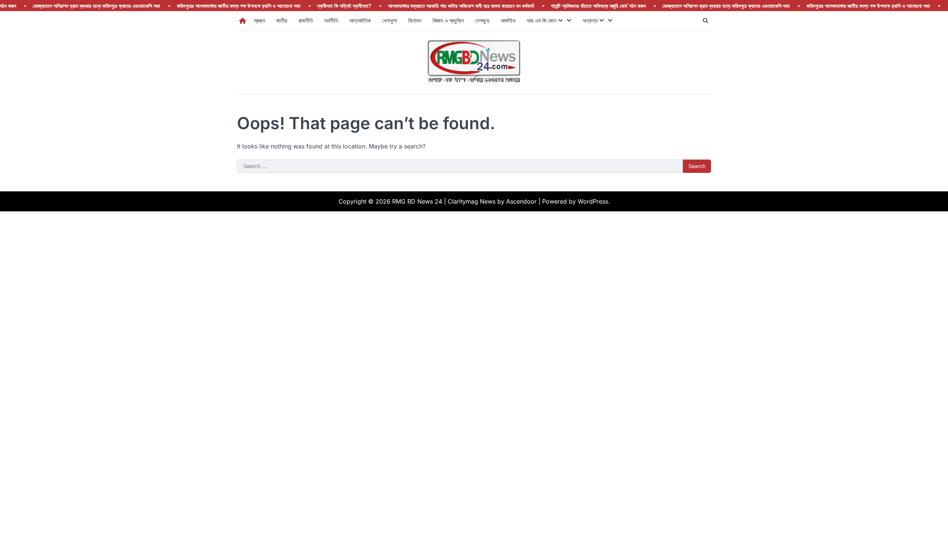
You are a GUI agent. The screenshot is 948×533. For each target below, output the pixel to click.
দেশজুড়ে (482, 20)
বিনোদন (414, 20)
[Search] (705, 20)
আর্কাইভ (508, 20)
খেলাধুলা (389, 20)
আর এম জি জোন (542, 20)
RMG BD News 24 (417, 201)
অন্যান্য (591, 20)
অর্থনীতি (331, 20)
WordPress (593, 201)
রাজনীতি (305, 20)
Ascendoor (521, 201)
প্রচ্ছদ (259, 20)
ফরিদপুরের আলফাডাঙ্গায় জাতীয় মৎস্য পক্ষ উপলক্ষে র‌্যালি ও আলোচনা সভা (225, 6)
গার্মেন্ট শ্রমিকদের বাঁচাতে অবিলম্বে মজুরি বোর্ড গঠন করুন (584, 6)
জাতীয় (281, 20)
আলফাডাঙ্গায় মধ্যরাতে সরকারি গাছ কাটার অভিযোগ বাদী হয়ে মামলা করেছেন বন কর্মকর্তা (447, 6)
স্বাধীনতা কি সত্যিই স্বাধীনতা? (331, 6)
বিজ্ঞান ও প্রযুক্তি (448, 20)
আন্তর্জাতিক (360, 20)
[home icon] (242, 20)
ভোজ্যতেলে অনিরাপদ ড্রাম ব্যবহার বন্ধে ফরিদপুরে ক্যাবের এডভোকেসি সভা (83, 6)
